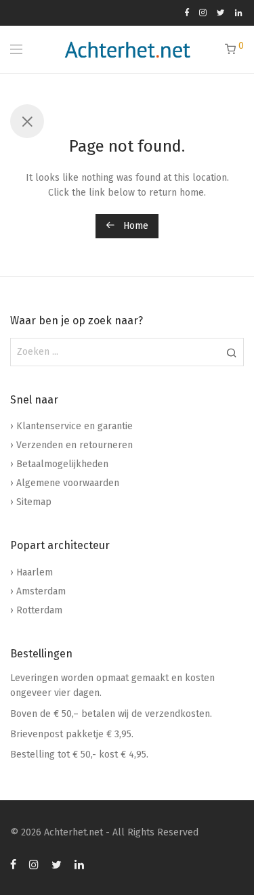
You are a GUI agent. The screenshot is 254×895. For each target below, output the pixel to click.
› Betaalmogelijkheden (59, 464)
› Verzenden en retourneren (71, 445)
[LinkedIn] (239, 12)
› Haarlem (31, 572)
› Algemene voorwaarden (64, 483)
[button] (231, 352)
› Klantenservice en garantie (71, 426)
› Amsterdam (38, 591)
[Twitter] (221, 12)
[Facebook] (186, 12)
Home (134, 226)
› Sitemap (30, 502)
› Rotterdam (36, 610)
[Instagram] (203, 12)
